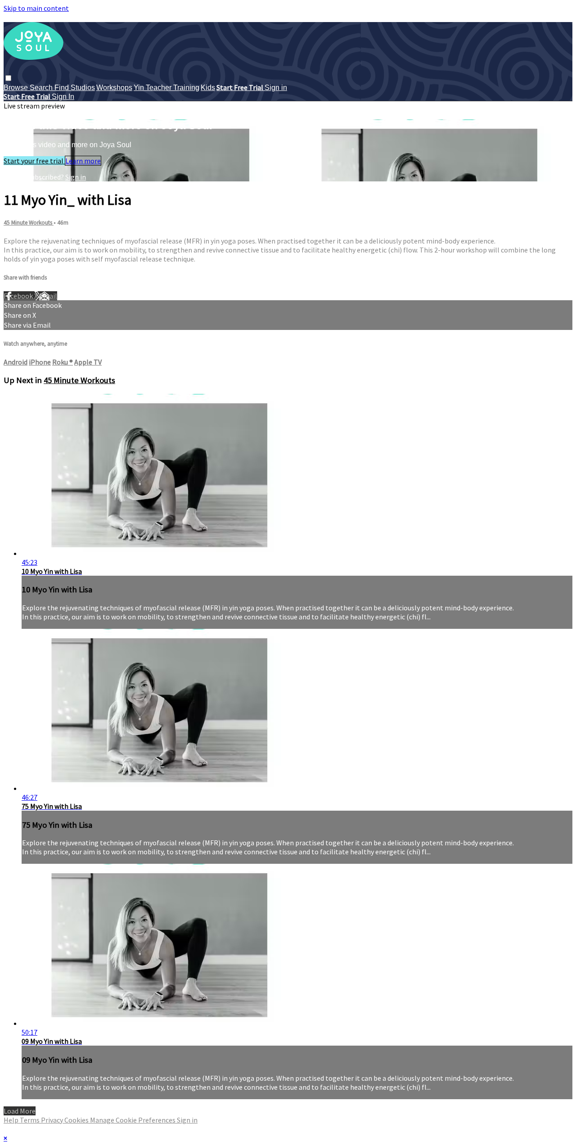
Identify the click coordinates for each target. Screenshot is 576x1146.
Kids (208, 87)
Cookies (77, 1119)
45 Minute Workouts (29, 222)
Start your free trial (34, 160)
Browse (17, 87)
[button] (8, 78)
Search (42, 87)
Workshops (114, 87)
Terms (30, 1119)
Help (12, 1119)
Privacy (52, 1119)
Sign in (276, 87)
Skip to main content (36, 8)
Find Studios (74, 87)
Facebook (19, 295)
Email (48, 295)
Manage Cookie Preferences (133, 1119)
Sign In (63, 96)
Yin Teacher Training (166, 87)
